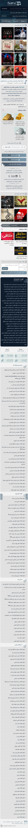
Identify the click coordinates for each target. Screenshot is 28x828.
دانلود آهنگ (21, 87)
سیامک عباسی (23, 305)
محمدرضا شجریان (10, 328)
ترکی (18, 104)
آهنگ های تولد (5, 225)
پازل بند (6, 291)
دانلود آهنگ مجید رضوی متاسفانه (17, 569)
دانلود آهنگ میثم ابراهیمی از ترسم (17, 413)
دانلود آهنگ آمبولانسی (20, 811)
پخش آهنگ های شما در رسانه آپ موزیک (19, 16)
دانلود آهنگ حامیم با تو (20, 501)
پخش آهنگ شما (6, 21)
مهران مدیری (23, 340)
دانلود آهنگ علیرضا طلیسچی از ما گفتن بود (15, 540)
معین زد (24, 335)
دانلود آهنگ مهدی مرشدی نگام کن (17, 409)
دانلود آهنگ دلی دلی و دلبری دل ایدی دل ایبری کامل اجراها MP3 (13, 448)
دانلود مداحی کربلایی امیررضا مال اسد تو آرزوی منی (14, 584)
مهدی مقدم (23, 337)
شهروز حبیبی (5, 310)
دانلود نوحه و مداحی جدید (19, 733)
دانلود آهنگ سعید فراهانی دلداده (18, 394)
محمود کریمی (16, 330)
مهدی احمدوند (19, 335)
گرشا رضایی (12, 319)
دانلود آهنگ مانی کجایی (19, 662)
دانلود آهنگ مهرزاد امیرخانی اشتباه (17, 685)
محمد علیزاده (23, 328)
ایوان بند (5, 289)
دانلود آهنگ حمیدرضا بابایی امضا (17, 669)
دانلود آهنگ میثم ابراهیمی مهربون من (16, 530)
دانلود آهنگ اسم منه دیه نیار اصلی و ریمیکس (15, 474)
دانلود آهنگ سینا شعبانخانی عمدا (17, 707)
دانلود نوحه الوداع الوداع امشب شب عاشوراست (15, 615)
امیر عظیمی (23, 289)
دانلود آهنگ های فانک (20, 749)
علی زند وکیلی (23, 314)
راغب (7, 298)
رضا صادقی (9, 300)
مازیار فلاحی (23, 321)
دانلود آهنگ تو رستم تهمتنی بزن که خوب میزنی (14, 550)
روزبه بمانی (24, 303)
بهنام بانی (10, 291)
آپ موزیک (14, 3)
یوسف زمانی (5, 342)
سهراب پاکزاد (6, 303)
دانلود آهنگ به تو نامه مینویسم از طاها (16, 698)
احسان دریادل (23, 287)
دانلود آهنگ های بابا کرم (19, 456)
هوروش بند (16, 342)
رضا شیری (14, 300)
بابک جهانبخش (23, 291)
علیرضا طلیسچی (16, 317)
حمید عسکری (23, 298)
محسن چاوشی (9, 324)
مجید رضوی (23, 324)
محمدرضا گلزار (23, 330)
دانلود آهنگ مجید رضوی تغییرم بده (17, 553)
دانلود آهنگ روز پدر (21, 736)
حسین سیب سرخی (15, 296)
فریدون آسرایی (18, 319)
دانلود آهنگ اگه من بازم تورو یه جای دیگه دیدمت (14, 452)
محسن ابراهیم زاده (16, 324)
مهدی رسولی (6, 335)
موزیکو (7, 350)
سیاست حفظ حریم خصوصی (9, 826)
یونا (25, 344)
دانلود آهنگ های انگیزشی (19, 804)
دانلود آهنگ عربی (21, 778)
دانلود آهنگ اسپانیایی (20, 785)
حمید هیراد (11, 298)
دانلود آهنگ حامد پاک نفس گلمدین (17, 391)
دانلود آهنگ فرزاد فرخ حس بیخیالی (17, 694)
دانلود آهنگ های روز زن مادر (18, 752)
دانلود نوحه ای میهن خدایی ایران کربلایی (16, 563)
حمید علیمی (17, 298)
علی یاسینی (5, 314)
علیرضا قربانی (9, 317)
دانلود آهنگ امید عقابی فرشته (18, 524)
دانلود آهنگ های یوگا (20, 798)
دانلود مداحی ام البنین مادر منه (18, 609)
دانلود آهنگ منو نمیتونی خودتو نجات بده (16, 388)
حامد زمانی (18, 294)
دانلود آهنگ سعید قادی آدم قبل (18, 691)
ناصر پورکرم (11, 340)
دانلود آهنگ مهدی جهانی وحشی (18, 672)
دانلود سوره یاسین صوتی (19, 628)
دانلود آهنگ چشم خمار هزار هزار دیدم (17, 459)
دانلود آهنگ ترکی (21, 740)
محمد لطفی (17, 328)
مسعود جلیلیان (15, 333)
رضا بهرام (18, 300)
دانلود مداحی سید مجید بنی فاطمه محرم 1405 (14, 599)
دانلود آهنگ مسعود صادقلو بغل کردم (16, 649)
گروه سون (7, 319)
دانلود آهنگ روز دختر (20, 743)
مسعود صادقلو (8, 333)
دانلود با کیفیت (13, 155)
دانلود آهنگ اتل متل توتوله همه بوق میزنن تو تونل (14, 398)
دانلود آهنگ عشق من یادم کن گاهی (17, 432)
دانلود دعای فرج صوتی (20, 631)
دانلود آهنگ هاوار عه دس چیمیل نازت (16, 382)
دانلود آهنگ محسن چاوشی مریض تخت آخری (15, 559)
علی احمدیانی (12, 312)
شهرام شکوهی (17, 310)
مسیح (3, 333)
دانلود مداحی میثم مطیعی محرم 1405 (16, 602)
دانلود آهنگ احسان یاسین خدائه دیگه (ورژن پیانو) (14, 480)
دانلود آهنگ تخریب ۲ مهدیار (19, 373)
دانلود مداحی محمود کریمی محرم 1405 (16, 596)
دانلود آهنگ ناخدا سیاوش (19, 441)
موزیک (12, 91)
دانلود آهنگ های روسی (20, 781)
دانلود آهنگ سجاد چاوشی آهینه (18, 490)
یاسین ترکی (11, 342)
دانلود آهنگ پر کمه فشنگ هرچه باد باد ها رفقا (15, 682)
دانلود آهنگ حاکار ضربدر (19, 511)
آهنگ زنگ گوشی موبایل (19, 746)
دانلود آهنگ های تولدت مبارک (18, 543)
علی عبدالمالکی (17, 314)
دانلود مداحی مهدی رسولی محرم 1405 (16, 605)
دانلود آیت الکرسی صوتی (19, 622)
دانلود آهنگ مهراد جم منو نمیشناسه (17, 572)
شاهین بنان (4, 307)
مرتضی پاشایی (10, 330)
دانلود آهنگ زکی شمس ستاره (18, 498)
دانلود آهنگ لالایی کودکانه (19, 720)
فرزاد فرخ (4, 317)
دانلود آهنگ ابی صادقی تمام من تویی (16, 505)
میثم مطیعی (17, 340)
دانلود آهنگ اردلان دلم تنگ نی (18, 385)
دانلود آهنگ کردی (21, 817)
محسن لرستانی (23, 326)
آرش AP (24, 284)
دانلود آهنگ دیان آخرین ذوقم (18, 477)
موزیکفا (21, 350)
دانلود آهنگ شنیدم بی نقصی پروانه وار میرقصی (14, 370)
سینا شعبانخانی (11, 307)
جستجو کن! (4, 8)
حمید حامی (7, 296)
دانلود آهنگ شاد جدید (20, 723)
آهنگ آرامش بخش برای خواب (18, 759)
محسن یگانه (16, 326)
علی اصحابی (5, 312)
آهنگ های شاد (14, 225)
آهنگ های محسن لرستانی (19, 814)
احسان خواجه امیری (8, 284)
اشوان (12, 287)
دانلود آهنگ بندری (21, 775)
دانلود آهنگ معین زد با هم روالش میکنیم (16, 547)
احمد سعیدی (17, 287)
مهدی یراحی (11, 337)
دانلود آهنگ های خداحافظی (19, 794)
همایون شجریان (23, 342)
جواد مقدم (24, 294)
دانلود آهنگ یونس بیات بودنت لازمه (17, 534)
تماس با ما (15, 21)
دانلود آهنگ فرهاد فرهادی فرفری (18, 665)
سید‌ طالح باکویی (16, 305)
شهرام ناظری (11, 310)
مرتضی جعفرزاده (22, 333)
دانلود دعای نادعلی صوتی (19, 634)
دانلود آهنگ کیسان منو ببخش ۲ (18, 675)
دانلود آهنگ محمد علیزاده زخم (18, 704)
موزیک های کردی (21, 772)
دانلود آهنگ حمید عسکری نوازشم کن (17, 422)
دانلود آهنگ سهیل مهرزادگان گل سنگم (16, 556)
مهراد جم (6, 337)
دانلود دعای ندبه (21, 638)
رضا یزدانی (4, 300)
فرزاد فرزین (24, 319)
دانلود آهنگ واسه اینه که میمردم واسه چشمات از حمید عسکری (14, 436)
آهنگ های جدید (23, 225)
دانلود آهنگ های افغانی (20, 762)
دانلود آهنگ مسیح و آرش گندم (18, 576)
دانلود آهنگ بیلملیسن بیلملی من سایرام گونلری (12, 81)
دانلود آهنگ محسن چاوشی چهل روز (17, 527)
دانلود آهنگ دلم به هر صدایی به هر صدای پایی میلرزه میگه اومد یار (13, 402)
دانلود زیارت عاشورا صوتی (19, 625)
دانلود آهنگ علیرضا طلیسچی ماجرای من (16, 521)
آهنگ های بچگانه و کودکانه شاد (18, 756)
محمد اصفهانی (10, 326)
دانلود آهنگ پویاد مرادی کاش (18, 688)
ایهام (9, 289)
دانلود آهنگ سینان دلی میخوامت (17, 416)
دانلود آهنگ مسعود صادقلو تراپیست (17, 444)
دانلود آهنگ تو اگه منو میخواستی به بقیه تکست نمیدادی (14, 463)
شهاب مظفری (23, 310)
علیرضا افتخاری (23, 317)
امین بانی (19, 289)
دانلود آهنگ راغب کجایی (19, 678)
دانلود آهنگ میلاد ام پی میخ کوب (17, 701)
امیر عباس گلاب (7, 287)
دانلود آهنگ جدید (21, 727)
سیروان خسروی (9, 305)
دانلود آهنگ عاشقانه (20, 730)
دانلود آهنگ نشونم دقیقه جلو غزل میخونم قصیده (14, 419)
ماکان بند (18, 321)
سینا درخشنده (17, 307)
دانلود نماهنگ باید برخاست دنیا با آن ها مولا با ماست (14, 588)
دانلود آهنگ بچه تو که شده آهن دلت (17, 483)
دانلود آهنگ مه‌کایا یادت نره (19, 487)
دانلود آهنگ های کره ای (20, 791)
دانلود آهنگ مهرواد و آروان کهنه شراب (16, 406)
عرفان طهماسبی (19, 312)
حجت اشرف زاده (22, 296)
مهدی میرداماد (17, 337)
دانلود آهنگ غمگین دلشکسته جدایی (17, 769)
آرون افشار (14, 284)
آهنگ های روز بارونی (20, 801)
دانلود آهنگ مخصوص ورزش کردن (17, 765)
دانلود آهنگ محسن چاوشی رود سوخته (16, 508)
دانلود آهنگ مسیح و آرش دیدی (18, 518)
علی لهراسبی (10, 314)
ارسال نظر (5, 268)
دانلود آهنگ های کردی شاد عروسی (17, 471)
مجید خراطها (5, 321)
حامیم (8, 294)
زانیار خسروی (18, 303)
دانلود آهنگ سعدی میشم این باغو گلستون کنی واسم (13, 426)
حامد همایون (12, 294)
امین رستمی (13, 289)
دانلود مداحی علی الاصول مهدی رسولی (16, 612)
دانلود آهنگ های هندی (20, 807)
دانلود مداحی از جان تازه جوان (18, 593)
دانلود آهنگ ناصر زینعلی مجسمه (18, 566)
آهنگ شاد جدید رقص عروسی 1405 (17, 537)
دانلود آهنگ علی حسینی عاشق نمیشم (17, 656)
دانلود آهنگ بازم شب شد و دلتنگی (17, 429)
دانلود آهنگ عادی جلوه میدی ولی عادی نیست (15, 467)
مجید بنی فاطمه (12, 321)
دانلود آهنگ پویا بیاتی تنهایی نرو (18, 711)
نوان (2, 340)
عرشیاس (24, 312)
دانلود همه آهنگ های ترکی (15, 164)
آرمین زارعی (19, 284)
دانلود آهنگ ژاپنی (21, 788)
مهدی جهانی (12, 335)
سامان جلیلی (12, 303)
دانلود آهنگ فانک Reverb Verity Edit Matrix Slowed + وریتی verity (15, 377)
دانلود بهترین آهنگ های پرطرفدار (18, 714)
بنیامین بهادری (16, 291)
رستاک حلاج (23, 300)
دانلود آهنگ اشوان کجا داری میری (17, 659)
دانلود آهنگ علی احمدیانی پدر (18, 653)
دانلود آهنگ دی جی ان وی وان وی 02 (16, 514)
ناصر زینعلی (6, 340)
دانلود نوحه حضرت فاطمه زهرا (18, 618)
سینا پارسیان (23, 307)
